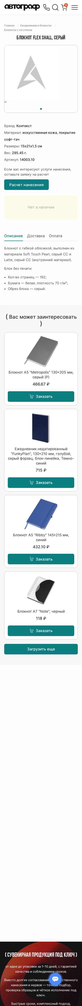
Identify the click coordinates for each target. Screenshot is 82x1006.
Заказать (44, 396)
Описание (13, 236)
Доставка (36, 236)
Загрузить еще (41, 649)
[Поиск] (55, 7)
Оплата (55, 236)
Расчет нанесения (26, 185)
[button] (41, 108)
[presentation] (4, 101)
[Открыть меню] (74, 7)
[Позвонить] (46, 7)
